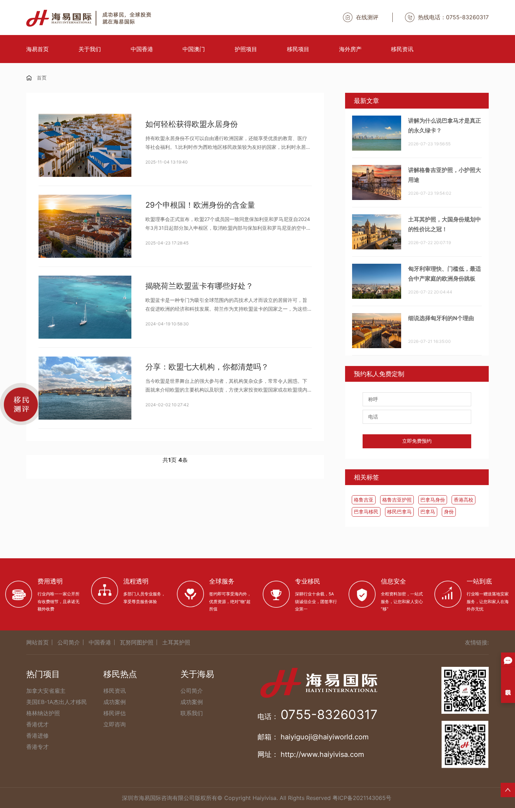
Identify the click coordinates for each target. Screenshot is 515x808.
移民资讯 (402, 49)
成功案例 (114, 701)
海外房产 (350, 49)
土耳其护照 (176, 642)
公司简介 (68, 642)
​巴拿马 (427, 512)
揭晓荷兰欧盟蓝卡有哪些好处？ (199, 285)
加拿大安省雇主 (46, 690)
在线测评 (367, 17)
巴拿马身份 (432, 500)
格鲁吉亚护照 (397, 500)
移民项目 (298, 49)
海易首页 (37, 49)
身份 (449, 512)
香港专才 (37, 746)
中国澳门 (194, 49)
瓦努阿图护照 (136, 642)
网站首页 (37, 642)
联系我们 (191, 713)
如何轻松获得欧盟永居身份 (191, 124)
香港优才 (37, 724)
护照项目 (246, 49)
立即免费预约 (417, 441)
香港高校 (463, 500)
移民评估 (114, 713)
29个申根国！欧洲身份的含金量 (200, 204)
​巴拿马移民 (366, 512)
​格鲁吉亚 (363, 500)
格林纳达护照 (43, 713)
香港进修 (37, 735)
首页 (42, 78)
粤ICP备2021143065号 (361, 797)
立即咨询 (114, 724)
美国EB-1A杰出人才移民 (56, 701)
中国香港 (142, 49)
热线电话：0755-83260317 (453, 17)
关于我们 (89, 49)
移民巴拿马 (399, 512)
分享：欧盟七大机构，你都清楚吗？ (207, 366)
